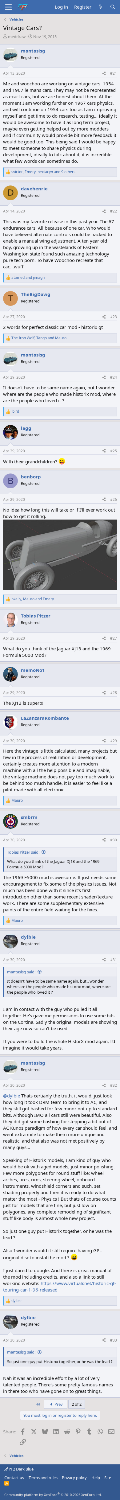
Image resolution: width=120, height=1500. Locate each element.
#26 (113, 499)
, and (38, 338)
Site (107, 1477)
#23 (113, 316)
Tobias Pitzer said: (23, 852)
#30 (113, 840)
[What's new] (100, 7)
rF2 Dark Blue (21, 1469)
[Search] (113, 7)
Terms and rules (43, 1477)
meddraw (17, 36)
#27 (113, 638)
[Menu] (8, 7)
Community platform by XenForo (53, 1494)
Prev (58, 1404)
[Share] (104, 73)
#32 (113, 1085)
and (28, 277)
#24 (113, 377)
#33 (113, 1340)
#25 (113, 451)
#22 (113, 211)
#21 (113, 73)
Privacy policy (74, 1477)
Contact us (14, 1477)
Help (95, 1477)
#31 (113, 959)
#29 (113, 740)
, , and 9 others (43, 171)
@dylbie (11, 1096)
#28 (113, 692)
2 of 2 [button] (77, 1404)
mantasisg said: (21, 972)
